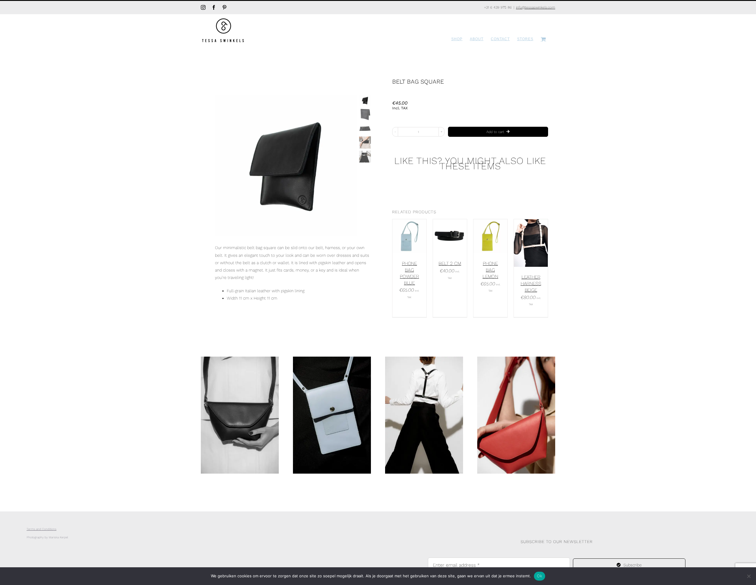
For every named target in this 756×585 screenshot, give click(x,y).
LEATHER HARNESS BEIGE (531, 283)
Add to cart (495, 132)
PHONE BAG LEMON (490, 270)
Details (413, 239)
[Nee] (749, 576)
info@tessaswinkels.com (535, 7)
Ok (539, 575)
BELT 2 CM (450, 263)
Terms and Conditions (41, 529)
